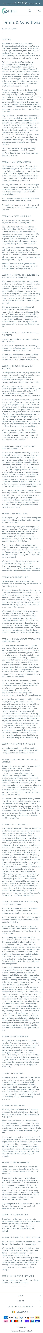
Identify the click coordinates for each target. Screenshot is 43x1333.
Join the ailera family (21, 1306)
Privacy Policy (28, 753)
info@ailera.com (22, 1282)
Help (20, 1295)
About (21, 1301)
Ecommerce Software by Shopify (21, 1331)
